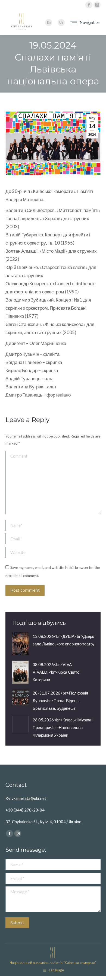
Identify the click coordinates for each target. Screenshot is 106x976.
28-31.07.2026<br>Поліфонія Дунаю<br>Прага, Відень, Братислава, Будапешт (60, 700)
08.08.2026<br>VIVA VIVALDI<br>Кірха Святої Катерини (56, 672)
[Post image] (20, 643)
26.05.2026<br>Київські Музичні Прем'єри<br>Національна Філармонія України (63, 727)
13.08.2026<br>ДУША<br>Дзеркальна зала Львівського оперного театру (69, 640)
